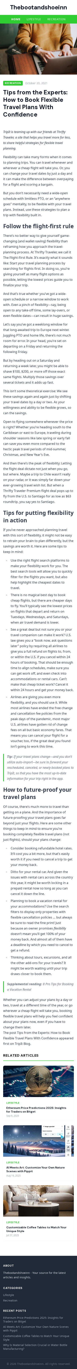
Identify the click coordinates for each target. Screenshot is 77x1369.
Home (15, 19)
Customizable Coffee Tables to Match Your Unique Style (36, 1338)
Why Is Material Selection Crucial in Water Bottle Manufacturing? (35, 1347)
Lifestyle (34, 19)
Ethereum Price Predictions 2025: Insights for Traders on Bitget (33, 1319)
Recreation (56, 19)
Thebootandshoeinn (38, 7)
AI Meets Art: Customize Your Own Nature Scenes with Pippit (36, 1328)
